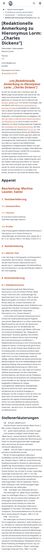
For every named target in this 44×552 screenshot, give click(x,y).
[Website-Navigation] (4, 3)
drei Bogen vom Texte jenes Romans (19, 127)
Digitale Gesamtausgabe (15, 9)
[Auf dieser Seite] (40, 3)
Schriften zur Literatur (25, 15)
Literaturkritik (10, 15)
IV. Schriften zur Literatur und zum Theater (19, 12)
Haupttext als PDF (10, 73)
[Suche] (34, 3)
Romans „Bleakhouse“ (10, 103)
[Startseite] (3, 9)
